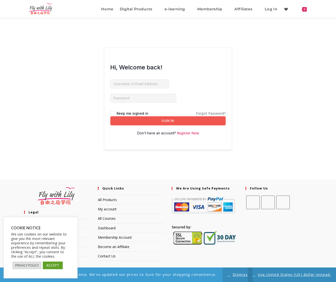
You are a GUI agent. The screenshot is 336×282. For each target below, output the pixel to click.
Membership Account (115, 237)
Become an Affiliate (113, 246)
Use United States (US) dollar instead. (294, 274)
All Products (107, 199)
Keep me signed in (132, 113)
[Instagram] (268, 202)
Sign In (168, 121)
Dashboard (107, 228)
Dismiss (240, 274)
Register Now (188, 133)
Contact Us (107, 256)
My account (107, 209)
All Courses (107, 218)
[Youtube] (283, 202)
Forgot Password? (211, 113)
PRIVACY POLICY (27, 265)
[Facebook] (253, 202)
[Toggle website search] (314, 9)
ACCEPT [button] (52, 265)
